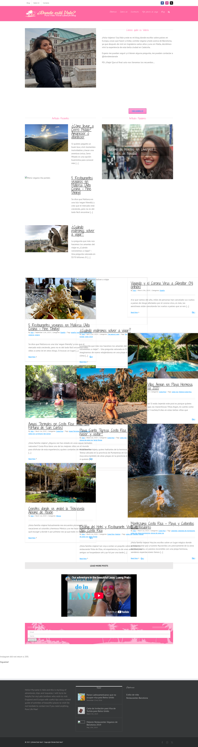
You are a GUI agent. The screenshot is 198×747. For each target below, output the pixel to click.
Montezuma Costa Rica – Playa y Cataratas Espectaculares (162, 525)
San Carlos (47, 434)
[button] (169, 11)
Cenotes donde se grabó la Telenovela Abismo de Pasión (56, 510)
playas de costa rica (86, 440)
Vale (32, 332)
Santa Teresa (97, 440)
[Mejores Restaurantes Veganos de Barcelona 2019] (81, 724)
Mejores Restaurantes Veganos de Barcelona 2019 (102, 723)
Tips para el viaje (113, 334)
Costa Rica (162, 392)
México (58, 516)
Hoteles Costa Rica (185, 392)
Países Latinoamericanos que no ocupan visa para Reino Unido (101, 696)
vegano (37, 335)
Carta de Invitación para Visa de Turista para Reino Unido (101, 709)
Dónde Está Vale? (57, 742)
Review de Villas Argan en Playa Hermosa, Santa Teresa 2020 (162, 386)
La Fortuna (39, 434)
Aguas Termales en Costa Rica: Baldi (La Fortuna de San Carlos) (58, 425)
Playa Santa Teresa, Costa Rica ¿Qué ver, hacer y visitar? (111, 432)
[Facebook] (162, 3)
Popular (99, 687)
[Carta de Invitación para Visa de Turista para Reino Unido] (81, 710)
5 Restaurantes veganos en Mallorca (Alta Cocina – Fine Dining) (82, 185)
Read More (31, 357)
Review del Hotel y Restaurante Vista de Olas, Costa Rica (109, 528)
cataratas (174, 531)
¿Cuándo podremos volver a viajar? (82, 230)
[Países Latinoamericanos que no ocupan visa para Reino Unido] (81, 696)
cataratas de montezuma (186, 531)
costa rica (175, 392)
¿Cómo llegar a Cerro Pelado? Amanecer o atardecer (82, 131)
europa (82, 337)
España (62, 332)
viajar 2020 (89, 337)
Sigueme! (4, 662)
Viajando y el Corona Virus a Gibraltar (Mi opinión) (162, 285)
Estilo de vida (132, 694)
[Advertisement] (137, 85)
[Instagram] (167, 3)
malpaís (135, 534)
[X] (171, 3)
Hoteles (117, 534)
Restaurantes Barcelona (137, 698)
